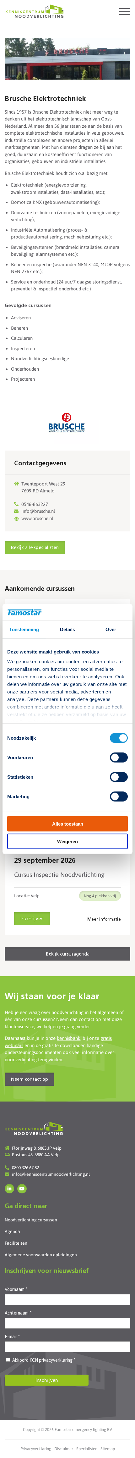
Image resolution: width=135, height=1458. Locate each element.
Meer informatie (104, 919)
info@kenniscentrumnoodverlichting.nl (51, 1174)
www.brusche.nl (37, 518)
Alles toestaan (67, 823)
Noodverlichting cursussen (31, 1219)
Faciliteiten (16, 1243)
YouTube (22, 1188)
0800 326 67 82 (25, 1167)
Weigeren (67, 841)
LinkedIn (9, 1188)
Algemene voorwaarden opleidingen (41, 1254)
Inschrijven (32, 919)
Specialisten (86, 1448)
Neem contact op (29, 1079)
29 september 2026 (45, 861)
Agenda (12, 1231)
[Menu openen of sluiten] (124, 11)
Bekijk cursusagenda (67, 954)
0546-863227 (34, 504)
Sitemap (107, 1448)
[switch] (119, 757)
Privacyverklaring (35, 1448)
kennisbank (68, 1038)
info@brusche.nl (38, 511)
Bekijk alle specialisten (35, 548)
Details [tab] (67, 629)
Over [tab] (110, 629)
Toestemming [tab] (24, 629)
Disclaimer (63, 1448)
